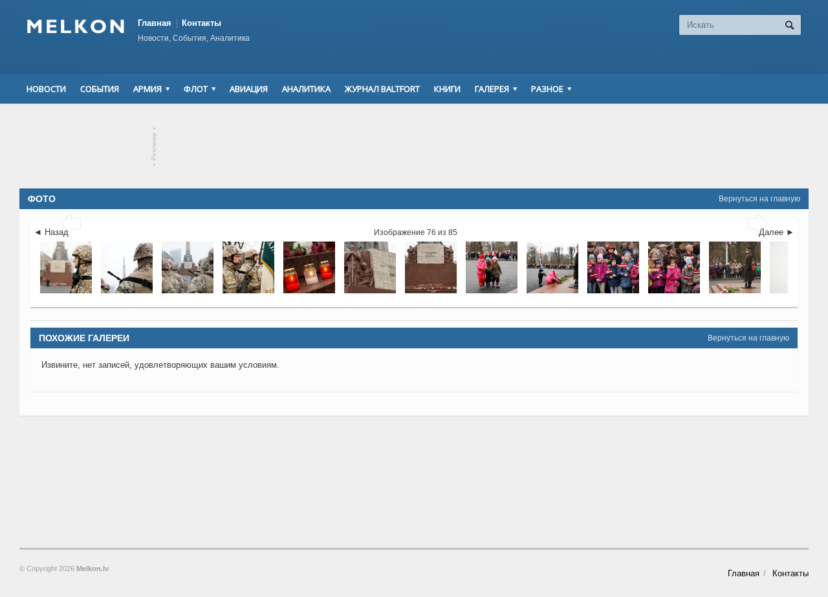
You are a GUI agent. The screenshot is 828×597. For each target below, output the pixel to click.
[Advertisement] (414, 146)
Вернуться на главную (759, 198)
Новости (46, 89)
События (99, 89)
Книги (447, 89)
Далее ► (776, 232)
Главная (154, 23)
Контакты (201, 23)
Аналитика (306, 89)
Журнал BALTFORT (382, 89)
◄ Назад (51, 232)
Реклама (154, 146)
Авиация (249, 89)
